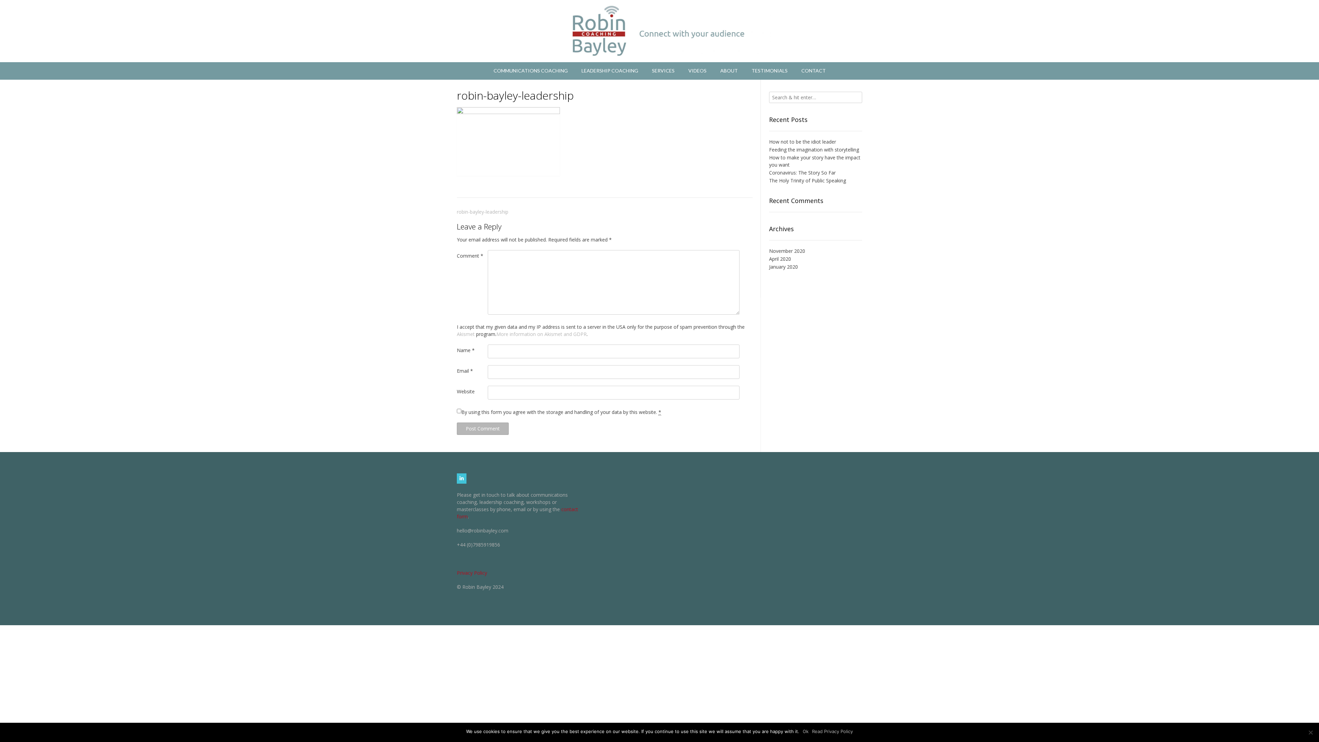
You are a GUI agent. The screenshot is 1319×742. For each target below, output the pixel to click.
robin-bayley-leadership (482, 212)
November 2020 (787, 251)
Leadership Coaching (610, 71)
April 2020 (780, 259)
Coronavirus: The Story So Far (802, 172)
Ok (806, 731)
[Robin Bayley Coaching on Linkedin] (461, 478)
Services (663, 71)
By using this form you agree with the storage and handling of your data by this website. (561, 412)
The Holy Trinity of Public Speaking (807, 180)
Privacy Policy (472, 573)
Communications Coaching (531, 71)
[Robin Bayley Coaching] (659, 31)
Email (465, 371)
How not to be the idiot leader (802, 141)
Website (466, 391)
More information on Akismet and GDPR (541, 334)
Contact (813, 71)
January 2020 (783, 266)
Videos (697, 71)
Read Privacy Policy (832, 731)
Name (466, 350)
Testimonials (770, 71)
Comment (470, 255)
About (729, 71)
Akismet (466, 334)
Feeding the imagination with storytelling (814, 149)
